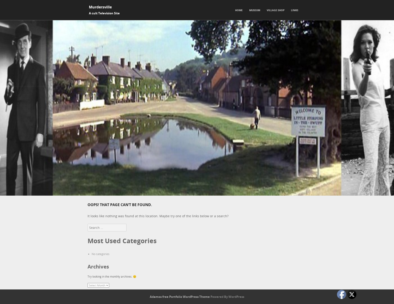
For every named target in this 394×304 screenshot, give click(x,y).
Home (239, 10)
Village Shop (276, 10)
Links (294, 10)
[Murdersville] (197, 194)
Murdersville (100, 7)
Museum (254, 10)
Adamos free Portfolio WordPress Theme (180, 297)
